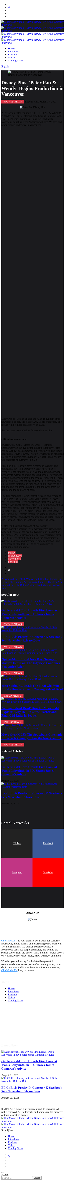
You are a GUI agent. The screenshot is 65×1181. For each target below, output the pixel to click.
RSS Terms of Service (19, 1021)
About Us (13, 1030)
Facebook (48, 843)
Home (11, 48)
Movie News (13, 101)
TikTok (17, 843)
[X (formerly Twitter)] (9, 570)
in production (15, 555)
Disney (12, 552)
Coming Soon (15, 60)
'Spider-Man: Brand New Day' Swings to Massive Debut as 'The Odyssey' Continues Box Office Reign (30, 663)
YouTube (48, 872)
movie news (14, 558)
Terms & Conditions (18, 1018)
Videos (11, 57)
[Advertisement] (32, 272)
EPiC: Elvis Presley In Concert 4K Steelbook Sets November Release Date (31, 638)
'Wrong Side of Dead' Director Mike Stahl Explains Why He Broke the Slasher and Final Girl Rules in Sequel (30, 711)
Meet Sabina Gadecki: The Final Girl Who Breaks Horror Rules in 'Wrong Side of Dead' (32, 687)
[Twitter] (9, 7)
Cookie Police (15, 1027)
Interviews (13, 51)
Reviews (12, 54)
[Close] (2, 1172)
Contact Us (14, 1033)
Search (4, 1174)
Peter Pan (13, 561)
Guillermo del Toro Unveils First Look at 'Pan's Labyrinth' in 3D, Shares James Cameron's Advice (29, 614)
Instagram (17, 872)
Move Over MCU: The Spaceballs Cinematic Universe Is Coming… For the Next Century (31, 736)
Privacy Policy (15, 1024)
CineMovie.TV (9, 940)
